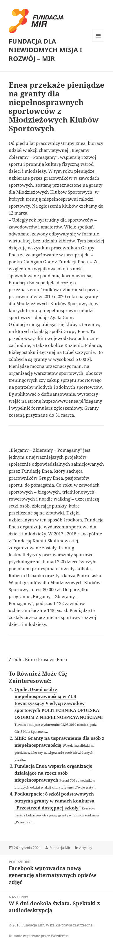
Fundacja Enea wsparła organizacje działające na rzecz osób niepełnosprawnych (53, 773)
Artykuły (85, 847)
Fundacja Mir (60, 847)
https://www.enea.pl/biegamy (72, 401)
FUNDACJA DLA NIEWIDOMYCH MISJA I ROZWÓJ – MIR (45, 50)
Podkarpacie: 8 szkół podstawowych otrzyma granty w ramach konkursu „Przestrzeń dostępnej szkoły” (54, 801)
